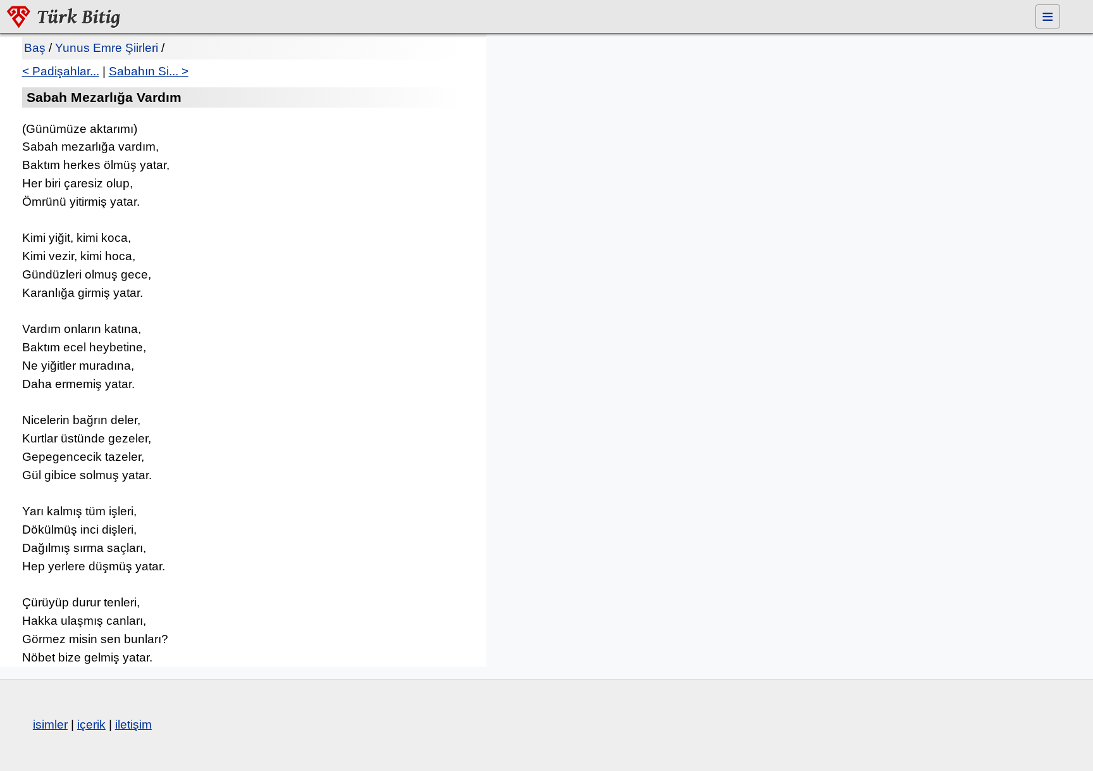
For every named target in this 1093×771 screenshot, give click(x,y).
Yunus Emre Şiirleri (106, 47)
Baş (35, 47)
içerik (91, 724)
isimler (50, 724)
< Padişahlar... (60, 71)
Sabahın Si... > (148, 71)
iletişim (133, 724)
